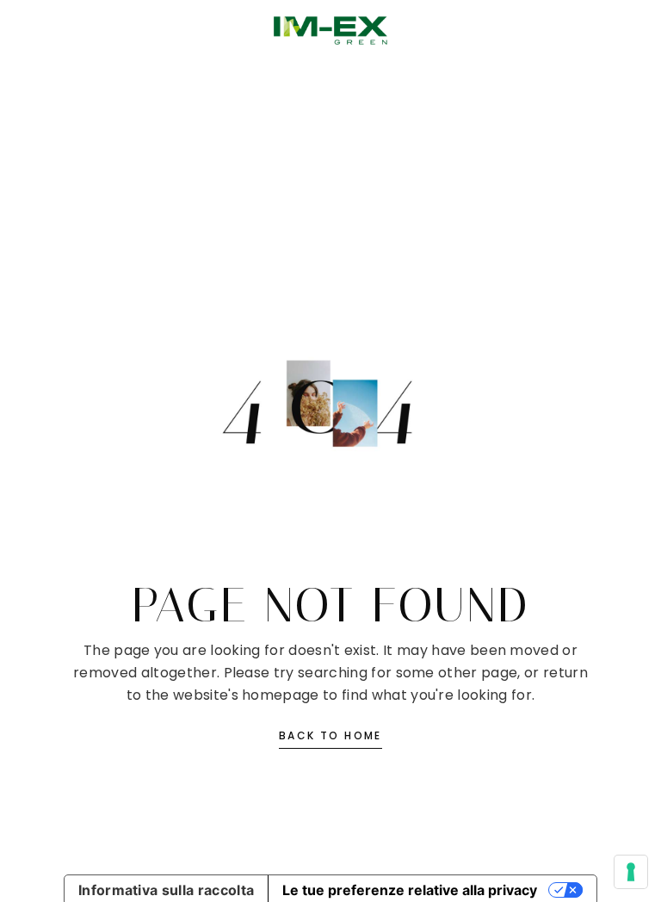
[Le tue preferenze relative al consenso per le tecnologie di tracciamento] (631, 872)
